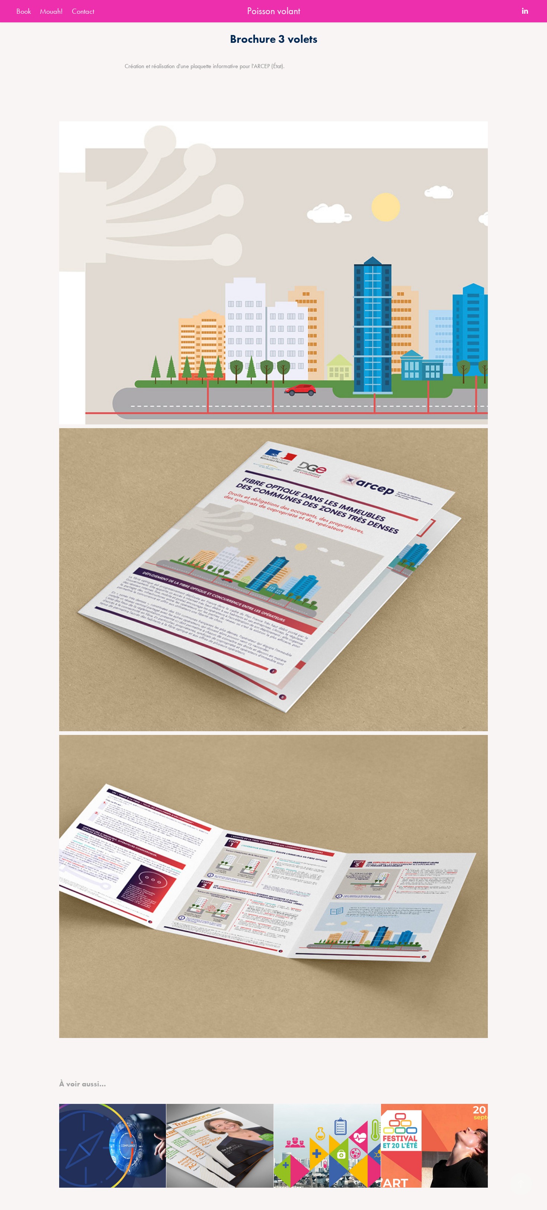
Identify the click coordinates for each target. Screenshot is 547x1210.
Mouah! (51, 11)
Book (23, 11)
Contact (83, 11)
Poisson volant (273, 11)
